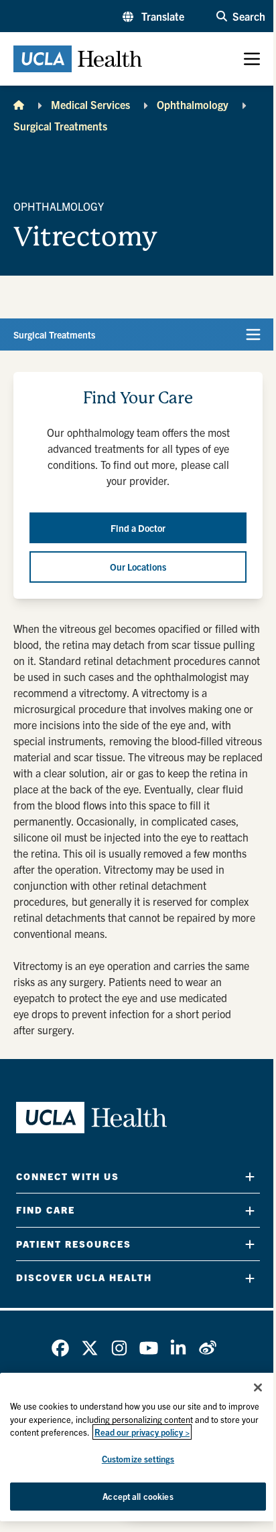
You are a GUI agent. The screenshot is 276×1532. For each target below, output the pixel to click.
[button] (153, 16)
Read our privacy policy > (142, 1432)
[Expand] (250, 1176)
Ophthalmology (192, 104)
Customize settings (138, 1458)
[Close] (258, 1387)
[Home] (18, 104)
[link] (60, 1348)
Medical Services (90, 104)
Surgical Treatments (60, 125)
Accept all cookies (137, 1496)
